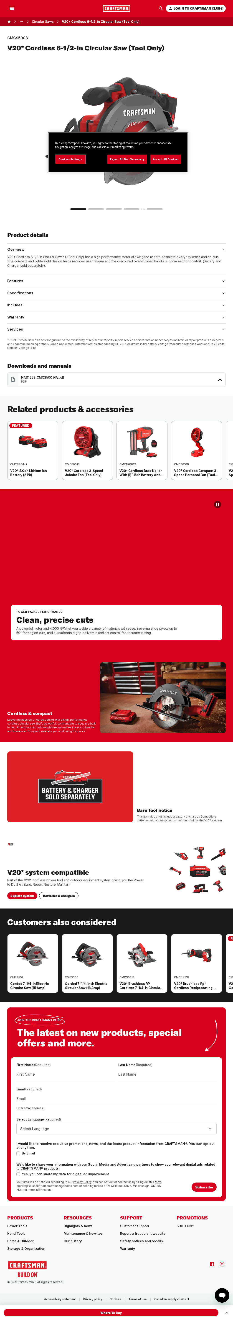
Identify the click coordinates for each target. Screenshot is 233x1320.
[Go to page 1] (78, 209)
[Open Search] (160, 8)
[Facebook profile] (212, 1264)
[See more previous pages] (21, 21)
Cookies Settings (70, 159)
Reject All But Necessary (127, 159)
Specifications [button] (20, 293)
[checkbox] (18, 1153)
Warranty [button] (15, 317)
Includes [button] (15, 305)
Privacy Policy (82, 1182)
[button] (111, 1312)
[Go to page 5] (155, 209)
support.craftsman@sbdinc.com (57, 1186)
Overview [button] (15, 249)
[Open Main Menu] (11, 8)
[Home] (9, 21)
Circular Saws (43, 21)
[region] (116, 455)
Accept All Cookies (166, 159)
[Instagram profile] (222, 1264)
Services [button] (15, 329)
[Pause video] (217, 504)
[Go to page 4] (131, 209)
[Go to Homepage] (116, 8)
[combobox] (116, 1128)
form (158, 1182)
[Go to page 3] (114, 209)
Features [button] (15, 281)
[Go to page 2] (96, 209)
